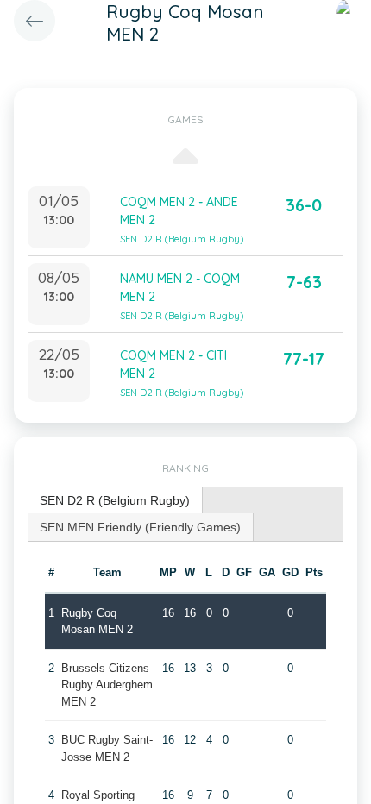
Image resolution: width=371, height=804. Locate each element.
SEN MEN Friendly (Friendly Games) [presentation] (140, 527)
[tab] (115, 501)
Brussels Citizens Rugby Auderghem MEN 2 (107, 685)
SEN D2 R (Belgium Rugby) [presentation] (115, 500)
